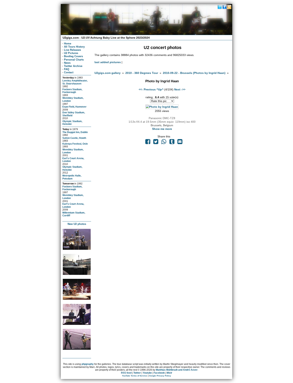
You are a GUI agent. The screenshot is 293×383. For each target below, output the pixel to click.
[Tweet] (156, 142)
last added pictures (107, 62)
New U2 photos (77, 223)
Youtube (147, 373)
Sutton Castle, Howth (74, 138)
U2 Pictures (71, 53)
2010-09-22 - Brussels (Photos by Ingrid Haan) (194, 72)
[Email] (180, 142)
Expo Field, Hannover (74, 106)
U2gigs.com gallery (107, 72)
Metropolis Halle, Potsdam (71, 177)
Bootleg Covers (73, 56)
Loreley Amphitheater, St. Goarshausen (75, 82)
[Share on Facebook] (148, 142)
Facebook (159, 373)
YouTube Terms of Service (134, 376)
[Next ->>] (162, 106)
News (67, 62)
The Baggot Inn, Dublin (75, 132)
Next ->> (179, 89)
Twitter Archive (73, 66)
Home (67, 43)
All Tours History (74, 46)
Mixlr (169, 373)
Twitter (137, 373)
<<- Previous (147, 89)
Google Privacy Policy (160, 376)
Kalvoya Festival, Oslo (75, 143)
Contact (68, 72)
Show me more (162, 128)
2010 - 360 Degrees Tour (141, 72)
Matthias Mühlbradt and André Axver (177, 370)
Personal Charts (74, 59)
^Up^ (159, 89)
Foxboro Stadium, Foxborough (72, 91)
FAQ (66, 69)
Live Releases (72, 49)
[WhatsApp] (164, 142)
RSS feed (126, 373)
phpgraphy (88, 364)
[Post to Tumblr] (172, 142)
